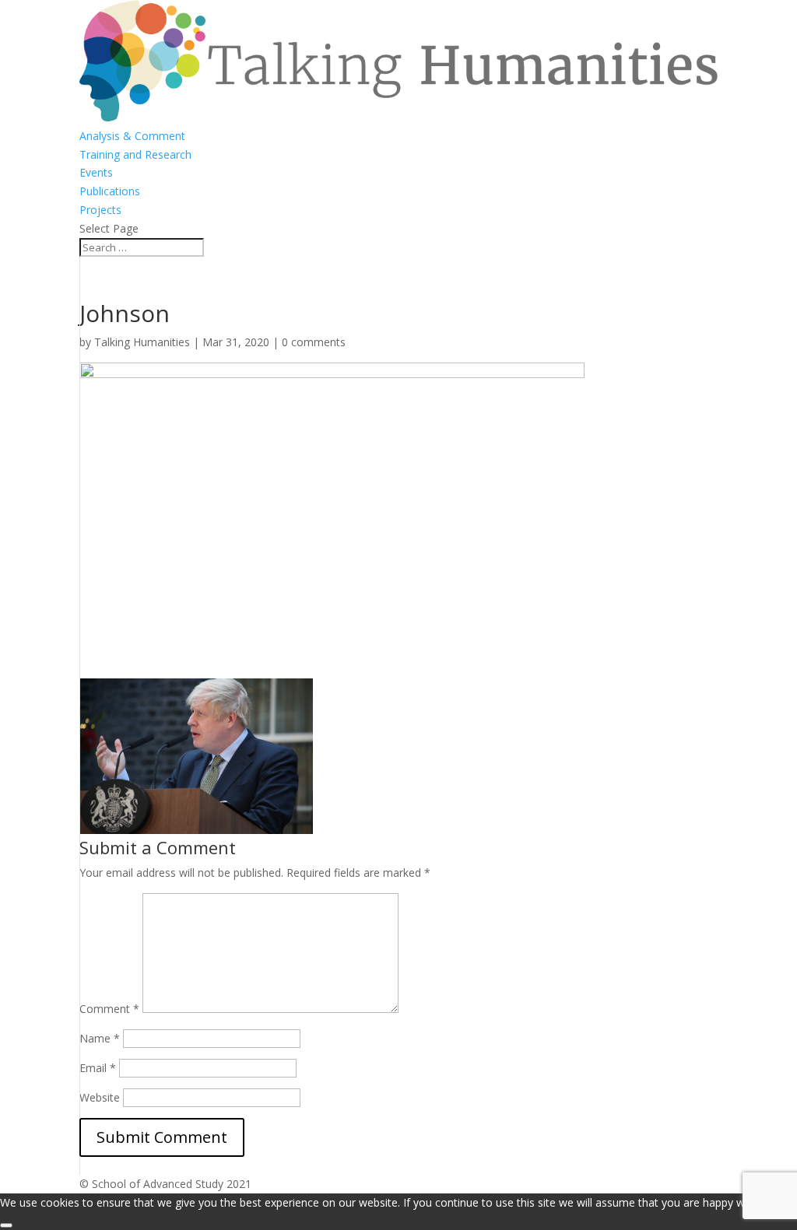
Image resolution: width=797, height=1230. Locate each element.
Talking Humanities (142, 342)
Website (99, 1097)
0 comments (314, 342)
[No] (6, 1225)
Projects (100, 209)
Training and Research (135, 154)
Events (96, 172)
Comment (109, 1008)
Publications (109, 191)
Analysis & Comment (132, 135)
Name (99, 1038)
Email (97, 1067)
